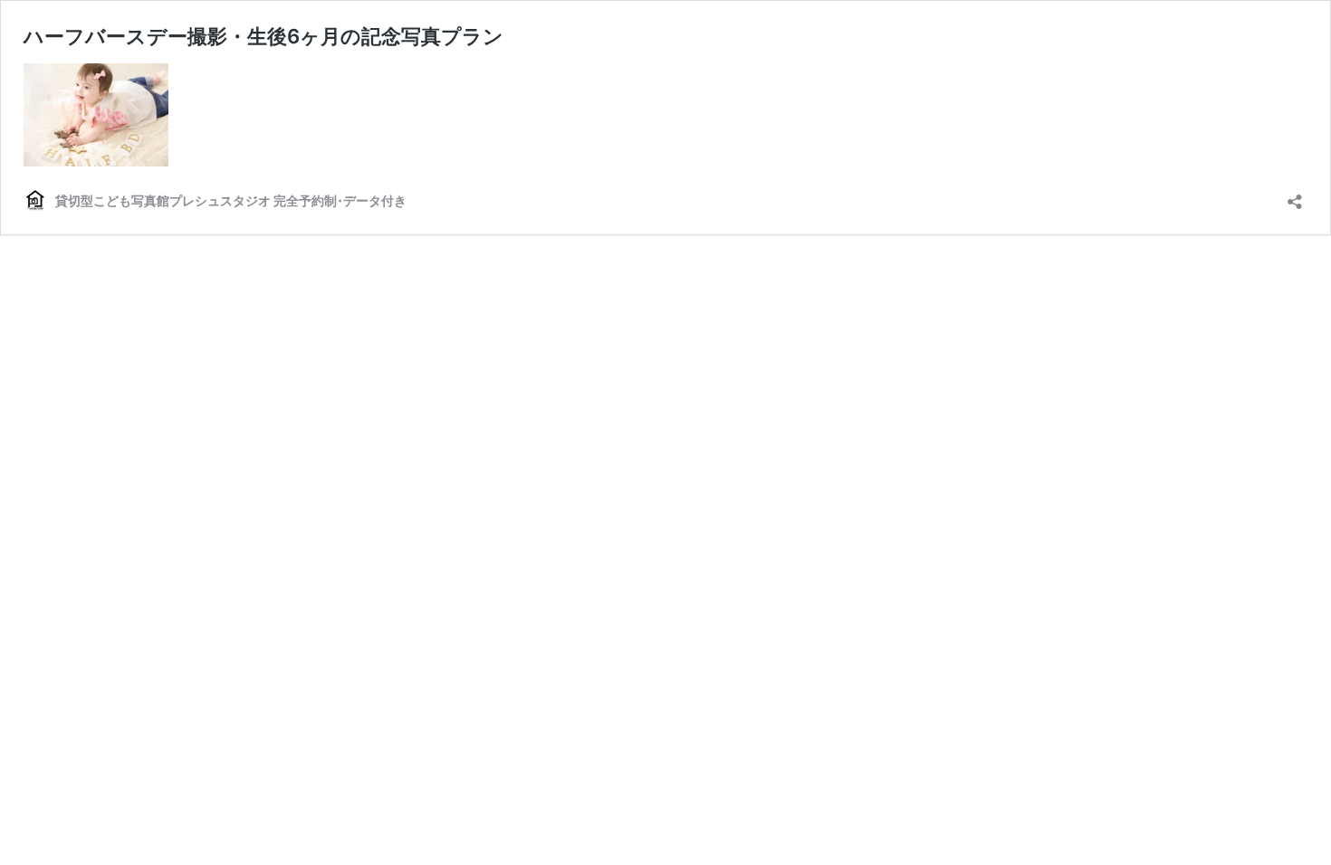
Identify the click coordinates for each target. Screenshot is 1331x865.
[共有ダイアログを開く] (1294, 196)
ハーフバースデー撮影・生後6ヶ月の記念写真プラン (263, 36)
